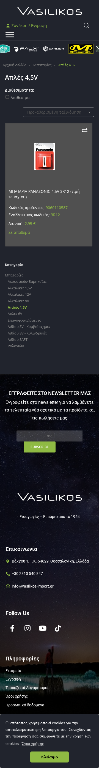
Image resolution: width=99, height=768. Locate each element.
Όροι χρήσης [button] (33, 743)
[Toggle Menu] (10, 34)
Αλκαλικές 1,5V (20, 288)
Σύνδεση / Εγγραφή (28, 25)
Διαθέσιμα (20, 97)
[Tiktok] (58, 628)
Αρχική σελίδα (14, 64)
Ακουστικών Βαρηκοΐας (27, 281)
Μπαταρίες (42, 64)
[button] (97, 49)
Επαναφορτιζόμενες (24, 320)
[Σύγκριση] (85, 130)
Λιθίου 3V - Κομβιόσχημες (29, 326)
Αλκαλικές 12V (19, 294)
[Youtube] (43, 628)
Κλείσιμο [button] (49, 757)
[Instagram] (27, 628)
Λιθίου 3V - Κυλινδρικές (27, 333)
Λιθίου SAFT (18, 339)
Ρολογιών (16, 345)
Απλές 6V (15, 313)
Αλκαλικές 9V (18, 300)
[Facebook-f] (12, 628)
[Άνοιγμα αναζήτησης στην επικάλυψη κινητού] (86, 25)
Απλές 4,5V (17, 307)
